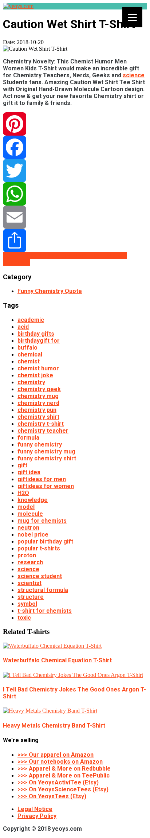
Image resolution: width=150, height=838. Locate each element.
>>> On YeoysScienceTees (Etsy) (62, 789)
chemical (29, 354)
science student (39, 576)
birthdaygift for (38, 340)
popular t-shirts (38, 548)
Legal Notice (34, 809)
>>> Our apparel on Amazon (55, 754)
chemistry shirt (38, 416)
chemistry (31, 382)
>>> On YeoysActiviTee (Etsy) (58, 782)
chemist (28, 361)
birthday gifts (35, 333)
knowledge (32, 499)
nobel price (32, 534)
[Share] (75, 240)
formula (28, 437)
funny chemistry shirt (46, 458)
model (26, 506)
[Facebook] (75, 147)
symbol (27, 603)
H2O (23, 493)
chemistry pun (36, 409)
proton (26, 555)
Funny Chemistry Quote (49, 291)
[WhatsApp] (75, 194)
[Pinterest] (75, 124)
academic (30, 319)
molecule (30, 513)
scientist (29, 583)
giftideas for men (41, 479)
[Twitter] (75, 170)
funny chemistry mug (46, 451)
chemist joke (35, 375)
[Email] (75, 217)
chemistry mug (38, 396)
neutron (28, 527)
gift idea (28, 472)
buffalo (27, 347)
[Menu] (132, 17)
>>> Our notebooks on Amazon (60, 761)
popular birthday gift (45, 541)
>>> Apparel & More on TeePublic (63, 775)
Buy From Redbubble (31, 255)
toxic (24, 617)
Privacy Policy (36, 815)
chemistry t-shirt (40, 423)
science (134, 75)
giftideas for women (45, 486)
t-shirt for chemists (44, 610)
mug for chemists (42, 520)
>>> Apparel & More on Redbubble (64, 768)
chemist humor (38, 368)
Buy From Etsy (80, 255)
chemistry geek (39, 389)
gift (22, 465)
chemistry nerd (38, 402)
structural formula (42, 589)
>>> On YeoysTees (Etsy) (51, 796)
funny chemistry (39, 444)
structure (30, 596)
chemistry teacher (42, 430)
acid (23, 326)
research (30, 562)
